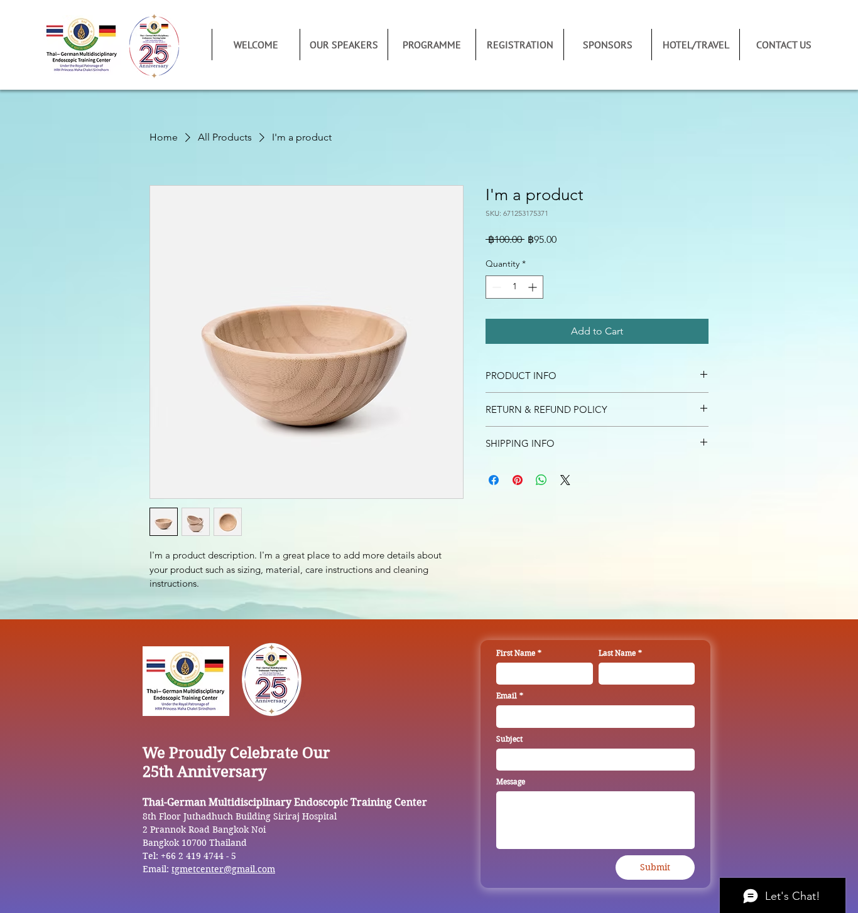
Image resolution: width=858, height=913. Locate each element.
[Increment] (533, 287)
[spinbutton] (514, 287)
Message (510, 781)
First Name (518, 653)
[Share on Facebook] (493, 480)
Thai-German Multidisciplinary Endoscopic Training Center (285, 802)
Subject (509, 739)
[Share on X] (565, 480)
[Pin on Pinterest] (517, 480)
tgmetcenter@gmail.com (223, 869)
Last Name (620, 653)
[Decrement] (495, 287)
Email (509, 695)
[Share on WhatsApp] (541, 480)
